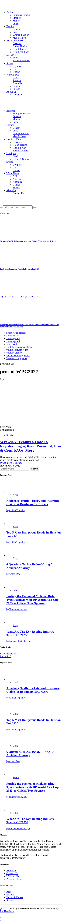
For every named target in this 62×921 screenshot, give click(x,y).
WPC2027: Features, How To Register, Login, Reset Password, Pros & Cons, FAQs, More (31, 446)
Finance (17, 17)
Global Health (20, 46)
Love (15, 32)
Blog (15, 494)
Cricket (16, 71)
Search (34, 469)
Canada (16, 86)
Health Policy (19, 49)
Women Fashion (21, 35)
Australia (17, 83)
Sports (9, 63)
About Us (11, 91)
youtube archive (14, 352)
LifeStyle (11, 54)
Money (16, 20)
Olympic (17, 66)
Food (15, 57)
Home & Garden (21, 60)
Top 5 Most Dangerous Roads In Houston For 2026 (19, 269)
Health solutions (21, 52)
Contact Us (18, 94)
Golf (15, 69)
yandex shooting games (18, 355)
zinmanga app (13, 338)
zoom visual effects (16, 332)
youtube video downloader (19, 347)
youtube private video (17, 349)
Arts (8, 891)
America (17, 80)
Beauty (16, 29)
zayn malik (11, 344)
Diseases (17, 43)
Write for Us (12, 876)
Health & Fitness (14, 40)
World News (12, 74)
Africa (16, 77)
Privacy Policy (13, 879)
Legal (15, 23)
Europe (16, 89)
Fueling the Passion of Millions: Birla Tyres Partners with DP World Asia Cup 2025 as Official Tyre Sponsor (32, 600)
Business (10, 12)
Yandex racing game (16, 358)
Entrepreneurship (21, 15)
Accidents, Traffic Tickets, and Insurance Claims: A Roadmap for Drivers (28, 241)
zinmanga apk (13, 341)
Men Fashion (19, 37)
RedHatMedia (7, 911)
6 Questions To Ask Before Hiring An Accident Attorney (21, 297)
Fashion (10, 26)
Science (10, 900)
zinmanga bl (12, 335)
